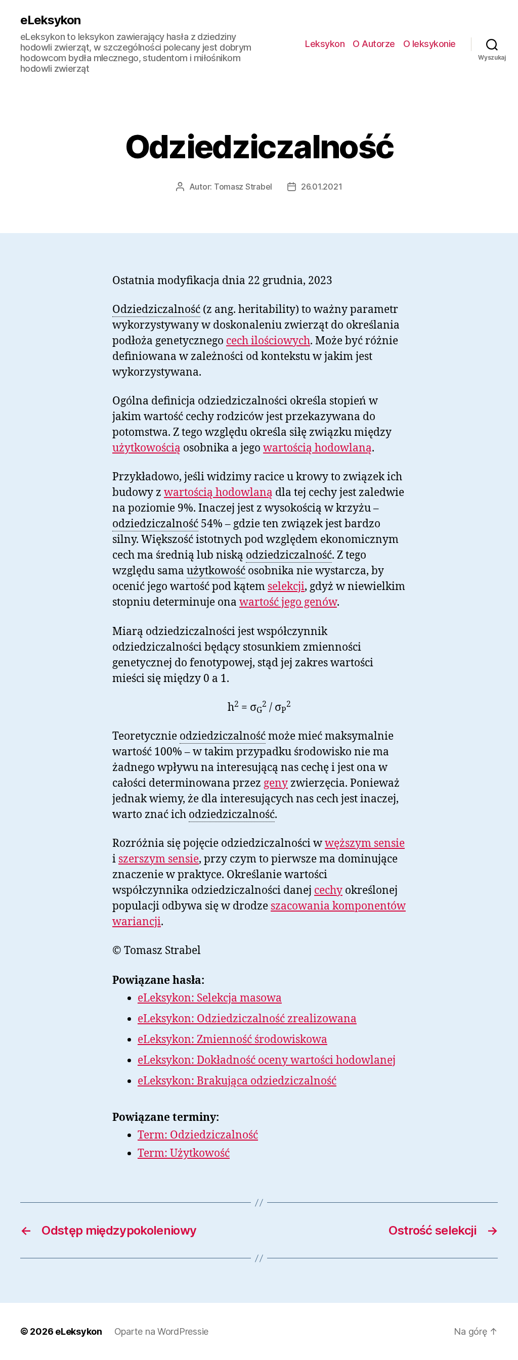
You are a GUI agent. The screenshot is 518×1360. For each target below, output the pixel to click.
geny (276, 783)
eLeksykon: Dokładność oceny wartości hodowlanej (267, 1060)
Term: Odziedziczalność (198, 1135)
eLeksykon (50, 20)
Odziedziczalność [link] (156, 309)
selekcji (286, 587)
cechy (328, 890)
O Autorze (374, 43)
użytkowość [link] (216, 571)
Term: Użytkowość (184, 1153)
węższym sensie (365, 843)
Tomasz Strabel (243, 187)
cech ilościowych (268, 341)
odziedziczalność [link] (155, 524)
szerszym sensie (158, 859)
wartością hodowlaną (317, 448)
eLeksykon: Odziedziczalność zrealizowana (247, 1019)
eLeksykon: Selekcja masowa (210, 998)
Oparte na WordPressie (161, 1331)
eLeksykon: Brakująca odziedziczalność (237, 1081)
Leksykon (324, 43)
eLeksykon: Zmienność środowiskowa (232, 1040)
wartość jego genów (288, 602)
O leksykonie (429, 43)
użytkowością (146, 448)
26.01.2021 (321, 187)
